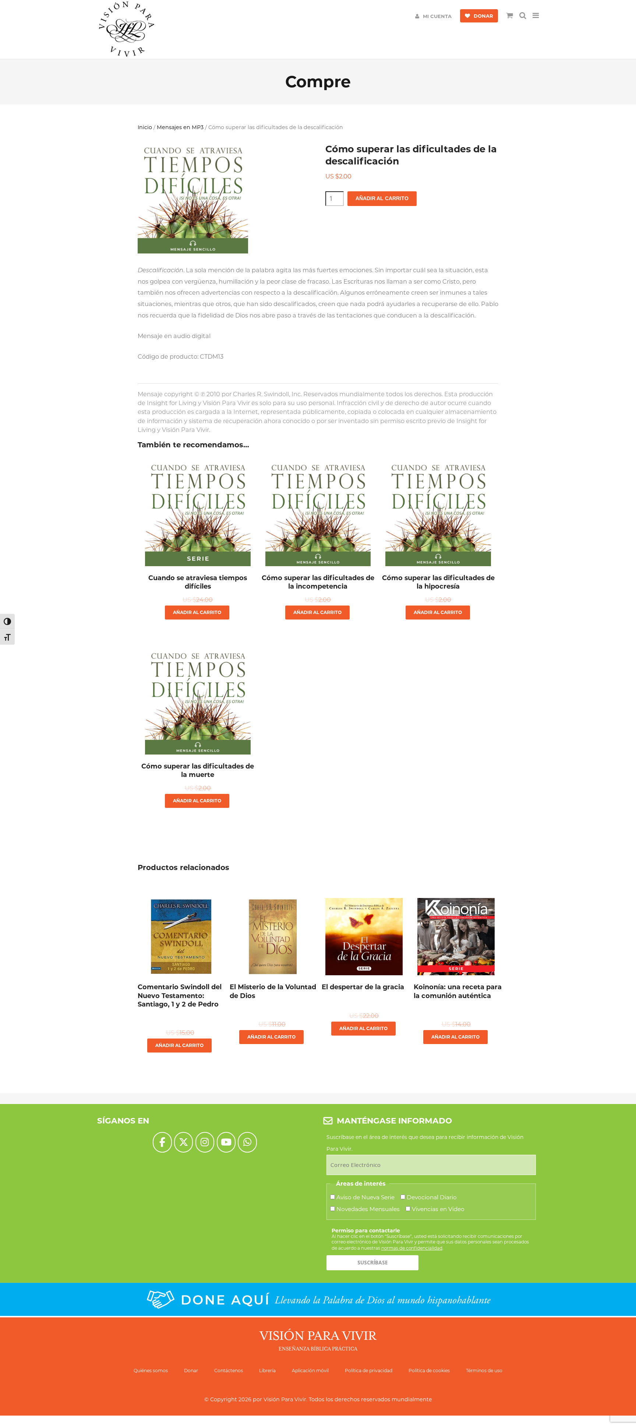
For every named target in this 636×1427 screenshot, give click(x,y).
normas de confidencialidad (411, 1248)
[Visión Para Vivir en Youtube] (226, 1142)
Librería (267, 1370)
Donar (191, 1370)
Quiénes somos (151, 1370)
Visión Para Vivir (285, 1399)
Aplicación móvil (310, 1370)
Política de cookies (429, 1370)
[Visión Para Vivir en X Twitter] (183, 1142)
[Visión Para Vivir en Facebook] (162, 1142)
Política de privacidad (368, 1370)
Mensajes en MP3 (180, 127)
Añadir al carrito (382, 198)
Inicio (145, 127)
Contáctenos (228, 1370)
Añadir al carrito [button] (197, 612)
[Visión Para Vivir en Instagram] (204, 1142)
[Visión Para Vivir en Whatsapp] (247, 1142)
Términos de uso (484, 1370)
